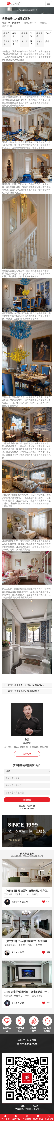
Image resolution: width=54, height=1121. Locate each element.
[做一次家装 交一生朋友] (27, 831)
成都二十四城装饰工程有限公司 (18, 3)
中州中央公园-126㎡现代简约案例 (29, 685)
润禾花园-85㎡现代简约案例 (26, 691)
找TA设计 (27, 754)
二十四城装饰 (14, 23)
